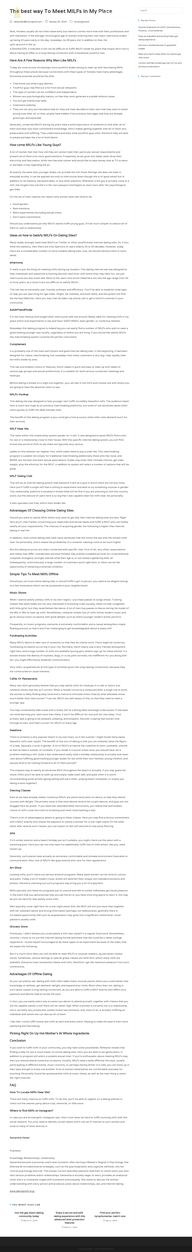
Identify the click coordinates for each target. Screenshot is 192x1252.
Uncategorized (81, 21)
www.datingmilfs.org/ (22, 1191)
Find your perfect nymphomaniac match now (110, 1214)
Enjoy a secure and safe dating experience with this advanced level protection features (69, 1217)
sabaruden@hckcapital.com (28, 21)
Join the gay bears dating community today (29, 1214)
